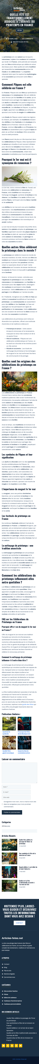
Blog (5, 967)
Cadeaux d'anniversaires (13, 1001)
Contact (6, 964)
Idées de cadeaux (10, 997)
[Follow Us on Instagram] (16, 1045)
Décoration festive (11, 991)
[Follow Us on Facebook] (3, 1045)
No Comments (27, 39)
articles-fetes (22, 42)
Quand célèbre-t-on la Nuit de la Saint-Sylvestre (28, 868)
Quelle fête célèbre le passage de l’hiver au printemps (25, 842)
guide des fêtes (28, 704)
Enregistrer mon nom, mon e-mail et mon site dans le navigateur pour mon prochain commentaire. (20, 804)
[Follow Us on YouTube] (20, 1045)
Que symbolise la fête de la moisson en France (27, 854)
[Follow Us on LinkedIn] (12, 1045)
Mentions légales (9, 974)
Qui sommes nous (9, 977)
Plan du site (7, 970)
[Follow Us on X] (7, 1045)
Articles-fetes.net (21, 1059)
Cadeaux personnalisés (12, 1004)
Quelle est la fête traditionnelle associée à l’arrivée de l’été (26, 883)
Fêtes (19, 30)
